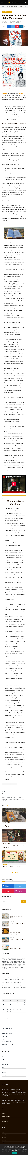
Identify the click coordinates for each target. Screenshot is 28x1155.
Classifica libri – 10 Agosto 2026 (18, 939)
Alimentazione (5, 1064)
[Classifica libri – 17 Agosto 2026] (5, 923)
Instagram (4, 1137)
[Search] (26, 2)
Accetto (14, 1152)
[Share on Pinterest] (17, 26)
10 (14, 1004)
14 (3, 1007)
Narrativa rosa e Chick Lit (7, 1028)
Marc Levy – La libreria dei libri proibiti (12, 866)
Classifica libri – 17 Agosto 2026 (18, 923)
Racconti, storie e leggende (7, 1044)
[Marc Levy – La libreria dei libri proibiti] (14, 856)
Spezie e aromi (5, 1069)
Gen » (6, 1014)
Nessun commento (7, 22)
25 (17, 1009)
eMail (3, 1132)
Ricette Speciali (5, 1075)
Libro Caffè (10, 6)
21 (3, 1009)
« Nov (3, 1014)
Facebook (4, 1134)
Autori (3, 1023)
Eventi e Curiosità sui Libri (7, 1047)
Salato (3, 1056)
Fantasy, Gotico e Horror (7, 1033)
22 (7, 1009)
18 (17, 1007)
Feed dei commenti (6, 1119)
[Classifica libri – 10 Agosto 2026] (5, 939)
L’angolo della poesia (6, 1041)
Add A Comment (14, 872)
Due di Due (4, 93)
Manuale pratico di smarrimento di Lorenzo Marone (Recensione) (18, 932)
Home (6, 6)
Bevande (4, 1062)
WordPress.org (5, 1121)
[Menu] (2, 2)
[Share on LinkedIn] (21, 26)
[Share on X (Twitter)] (13, 26)
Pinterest (4, 1140)
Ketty (3, 791)
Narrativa (14, 784)
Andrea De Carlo (6, 784)
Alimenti (3, 1067)
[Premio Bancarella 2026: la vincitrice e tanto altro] (5, 947)
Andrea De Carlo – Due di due (14, 89)
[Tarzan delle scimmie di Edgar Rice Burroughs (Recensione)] (14, 835)
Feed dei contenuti (6, 1116)
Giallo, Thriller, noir (6, 1031)
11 (17, 1004)
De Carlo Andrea (22, 6)
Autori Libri (16, 6)
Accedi (3, 1113)
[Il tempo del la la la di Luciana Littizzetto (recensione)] (14, 815)
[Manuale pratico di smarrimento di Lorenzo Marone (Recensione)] (5, 931)
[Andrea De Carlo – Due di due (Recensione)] (14, 38)
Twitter (3, 1142)
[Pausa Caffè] (14, 2)
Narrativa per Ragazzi (6, 1036)
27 (24, 1009)
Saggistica (4, 1039)
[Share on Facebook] (9, 26)
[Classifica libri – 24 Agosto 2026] (5, 916)
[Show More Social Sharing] (24, 26)
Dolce (3, 1059)
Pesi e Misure (4, 1072)
